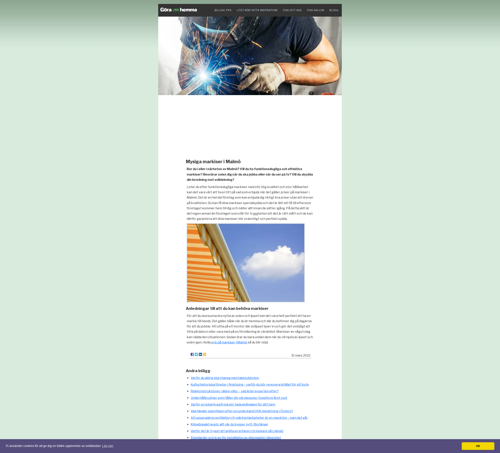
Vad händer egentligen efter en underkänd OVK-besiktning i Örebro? (242, 411)
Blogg (333, 10)
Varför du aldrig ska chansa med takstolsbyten (225, 378)
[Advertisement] (250, 126)
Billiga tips (223, 10)
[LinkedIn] (200, 354)
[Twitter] (196, 354)
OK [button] (478, 446)
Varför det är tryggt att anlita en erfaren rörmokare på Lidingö (237, 431)
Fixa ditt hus (292, 10)
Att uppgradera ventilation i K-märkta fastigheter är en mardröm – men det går (249, 418)
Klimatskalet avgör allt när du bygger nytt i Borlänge (229, 424)
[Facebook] (192, 354)
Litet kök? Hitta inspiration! (257, 10)
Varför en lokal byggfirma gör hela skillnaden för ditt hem (233, 404)
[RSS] (204, 354)
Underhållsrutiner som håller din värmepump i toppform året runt (239, 398)
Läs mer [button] (107, 446)
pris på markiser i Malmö (229, 342)
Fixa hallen (315, 10)
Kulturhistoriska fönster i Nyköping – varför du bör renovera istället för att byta (250, 384)
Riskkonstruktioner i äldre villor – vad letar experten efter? (235, 391)
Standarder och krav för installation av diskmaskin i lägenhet (236, 438)
